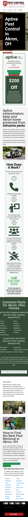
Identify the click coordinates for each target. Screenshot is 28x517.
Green (17, 485)
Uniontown (8, 485)
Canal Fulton (19, 487)
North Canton (19, 498)
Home (4, 10)
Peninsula (19, 492)
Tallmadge (8, 481)
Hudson (7, 496)
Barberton (7, 478)
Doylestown (8, 487)
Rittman (18, 496)
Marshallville (8, 494)
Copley (7, 483)
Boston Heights (20, 494)
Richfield (7, 498)
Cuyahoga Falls (20, 483)
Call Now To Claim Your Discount (14, 72)
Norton (18, 478)
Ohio (15, 10)
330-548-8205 (14, 282)
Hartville (7, 489)
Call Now (13, 514)
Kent (17, 489)
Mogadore (19, 481)
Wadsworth (8, 492)
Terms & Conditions (8, 507)
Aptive (10, 10)
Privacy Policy (21, 506)
